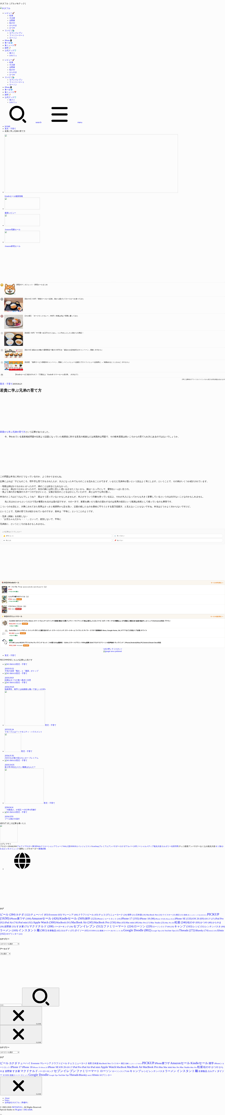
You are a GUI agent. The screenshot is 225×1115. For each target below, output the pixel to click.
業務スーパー (106, 931)
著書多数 (42, 849)
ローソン (13, 38)
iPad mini (25, 922)
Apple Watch (44, 922)
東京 (179, 915)
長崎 (186, 915)
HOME (7, 126)
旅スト (12, 53)
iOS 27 (209, 919)
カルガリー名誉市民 (170, 846)
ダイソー (82, 930)
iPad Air (11, 922)
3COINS (94, 931)
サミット (118, 931)
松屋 (11, 16)
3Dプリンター (14, 934)
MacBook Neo (154, 915)
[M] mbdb (28, 1109)
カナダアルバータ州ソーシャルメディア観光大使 (140, 846)
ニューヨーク (118, 915)
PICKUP (148, 1063)
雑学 (90, 918)
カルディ (67, 930)
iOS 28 (204, 915)
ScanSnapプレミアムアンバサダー (106, 846)
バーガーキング (63, 926)
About (7, 1098)
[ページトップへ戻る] (1, 1114)
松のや (12, 23)
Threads (187, 930)
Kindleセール (72, 918)
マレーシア (70, 914)
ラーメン (9, 930)
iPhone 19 (160, 919)
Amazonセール (45, 918)
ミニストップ (195, 915)
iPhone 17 (130, 918)
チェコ (104, 914)
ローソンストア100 (163, 927)
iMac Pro (169, 923)
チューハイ (39, 914)
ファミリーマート (16, 35)
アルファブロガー (24, 846)
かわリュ (13, 55)
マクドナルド (41, 926)
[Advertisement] (70, 265)
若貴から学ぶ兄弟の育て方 (12, 432)
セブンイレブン (15, 33)
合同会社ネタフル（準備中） (17, 1103)
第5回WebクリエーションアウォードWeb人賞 (51, 846)
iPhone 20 (170, 919)
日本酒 (141, 915)
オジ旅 (218, 846)
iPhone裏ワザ (20, 918)
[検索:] (11, 1005)
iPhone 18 (147, 918)
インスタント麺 (32, 930)
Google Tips (158, 931)
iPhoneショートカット (109, 919)
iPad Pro (77, 1067)
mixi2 (213, 931)
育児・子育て (10, 129)
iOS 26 (198, 918)
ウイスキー (169, 915)
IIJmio (95, 1075)
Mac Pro (144, 923)
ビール (7, 914)
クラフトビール (88, 914)
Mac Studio (157, 922)
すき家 (12, 18)
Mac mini (132, 922)
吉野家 (12, 20)
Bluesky (201, 930)
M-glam (18, 1109)
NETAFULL (17, 1107)
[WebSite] (22, 869)
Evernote (55, 914)
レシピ (198, 926)
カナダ (23, 914)
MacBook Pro (105, 922)
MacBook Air (82, 922)
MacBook (63, 922)
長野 (131, 915)
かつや (12, 28)
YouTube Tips (172, 931)
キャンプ (183, 926)
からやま (13, 25)
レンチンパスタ (215, 926)
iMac (120, 922)
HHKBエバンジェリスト (81, 846)
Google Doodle (137, 930)
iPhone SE (183, 918)
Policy (7, 1100)
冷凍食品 (53, 930)
